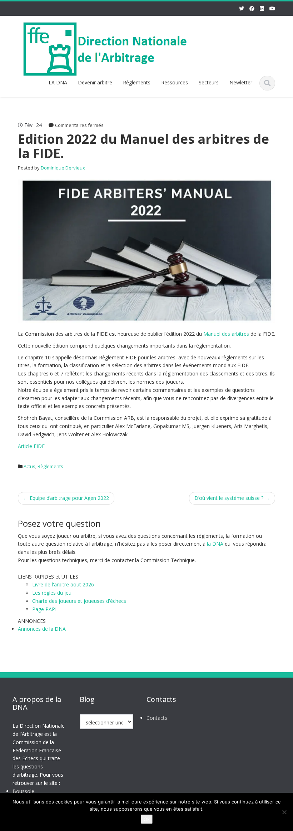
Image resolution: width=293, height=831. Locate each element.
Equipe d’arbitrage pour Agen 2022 (66, 498)
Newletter (240, 82)
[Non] (284, 812)
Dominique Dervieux (63, 167)
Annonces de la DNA (42, 628)
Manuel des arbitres (226, 333)
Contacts (156, 717)
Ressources (174, 82)
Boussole (23, 791)
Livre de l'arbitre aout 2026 (63, 584)
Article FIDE (31, 446)
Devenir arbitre (95, 82)
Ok (147, 819)
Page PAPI (44, 609)
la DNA (215, 543)
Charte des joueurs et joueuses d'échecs (79, 601)
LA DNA (58, 82)
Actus (29, 466)
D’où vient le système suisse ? (232, 498)
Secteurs (209, 82)
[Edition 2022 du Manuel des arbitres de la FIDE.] (146, 250)
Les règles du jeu (51, 592)
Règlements (136, 82)
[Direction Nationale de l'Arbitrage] (107, 47)
